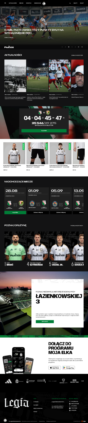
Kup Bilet (15, 212)
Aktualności (13, 3)
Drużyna (28, 3)
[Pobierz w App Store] (54, 367)
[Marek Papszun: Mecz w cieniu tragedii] (44, 24)
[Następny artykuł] (82, 47)
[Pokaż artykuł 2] (65, 47)
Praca (35, 411)
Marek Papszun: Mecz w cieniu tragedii (34, 33)
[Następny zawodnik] (83, 247)
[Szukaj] (70, 3)
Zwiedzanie (37, 3)
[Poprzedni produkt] (3, 156)
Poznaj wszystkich (77, 225)
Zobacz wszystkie (77, 55)
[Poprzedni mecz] (4, 200)
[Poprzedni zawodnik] (4, 247)
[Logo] (44, 3)
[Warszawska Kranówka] (22, 381)
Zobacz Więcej (38, 212)
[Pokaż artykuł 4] (72, 47)
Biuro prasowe (38, 408)
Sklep (82, 3)
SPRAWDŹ (45, 321)
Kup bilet (44, 130)
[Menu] (5, 3)
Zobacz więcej (8, 37)
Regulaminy (42, 421)
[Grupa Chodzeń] (33, 381)
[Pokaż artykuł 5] (75, 47)
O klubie (36, 401)
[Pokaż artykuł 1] (62, 47)
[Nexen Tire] (55, 381)
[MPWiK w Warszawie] (11, 381)
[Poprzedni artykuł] (78, 47)
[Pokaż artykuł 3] (68, 47)
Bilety (75, 3)
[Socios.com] (44, 381)
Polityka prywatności (51, 421)
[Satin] (77, 381)
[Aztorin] (66, 381)
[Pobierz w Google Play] (68, 367)
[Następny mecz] (83, 200)
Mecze (21, 3)
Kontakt (36, 405)
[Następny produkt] (84, 156)
